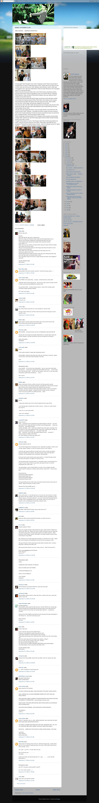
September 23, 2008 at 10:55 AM (27, 488)
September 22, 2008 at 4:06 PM (26, 393)
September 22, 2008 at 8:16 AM (26, 293)
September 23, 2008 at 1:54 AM (26, 437)
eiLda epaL (22, 347)
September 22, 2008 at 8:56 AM (26, 315)
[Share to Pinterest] (44, 225)
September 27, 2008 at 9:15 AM (26, 760)
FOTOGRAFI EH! (70, 170)
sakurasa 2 (21, 584)
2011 (66, 150)
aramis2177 (22, 420)
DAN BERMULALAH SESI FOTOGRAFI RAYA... (72, 184)
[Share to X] (41, 225)
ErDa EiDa (21, 741)
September (69, 164)
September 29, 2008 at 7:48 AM (26, 772)
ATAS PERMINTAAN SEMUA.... (73, 177)
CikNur (20, 382)
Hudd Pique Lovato (24, 676)
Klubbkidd (65, 225)
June (67, 205)
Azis (20, 516)
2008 (66, 156)
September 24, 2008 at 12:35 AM (27, 555)
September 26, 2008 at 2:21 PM (26, 681)
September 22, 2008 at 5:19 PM (26, 415)
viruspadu (21, 656)
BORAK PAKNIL (67, 218)
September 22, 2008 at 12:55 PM (27, 342)
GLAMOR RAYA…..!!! (71, 165)
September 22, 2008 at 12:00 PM (27, 325)
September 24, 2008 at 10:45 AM (27, 598)
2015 (66, 144)
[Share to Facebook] (42, 225)
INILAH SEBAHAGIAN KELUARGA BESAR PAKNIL (74, 194)
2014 (66, 146)
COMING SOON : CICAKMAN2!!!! (74, 181)
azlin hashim (22, 277)
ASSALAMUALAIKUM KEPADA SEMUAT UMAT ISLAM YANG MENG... (74, 198)
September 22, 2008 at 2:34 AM (26, 264)
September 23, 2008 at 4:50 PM (26, 511)
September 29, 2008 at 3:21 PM (26, 780)
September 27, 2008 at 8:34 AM (26, 713)
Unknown (21, 329)
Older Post (56, 790)
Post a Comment (21, 783)
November (69, 160)
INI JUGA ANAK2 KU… (71, 179)
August (68, 201)
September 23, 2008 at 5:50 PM (26, 520)
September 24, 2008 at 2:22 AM (26, 580)
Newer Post (19, 790)
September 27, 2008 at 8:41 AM (26, 737)
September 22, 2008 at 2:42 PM (26, 377)
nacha (20, 306)
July (67, 203)
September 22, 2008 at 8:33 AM (26, 302)
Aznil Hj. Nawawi (74, 74)
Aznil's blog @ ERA (68, 223)
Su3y (20, 231)
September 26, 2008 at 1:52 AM (26, 651)
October (68, 162)
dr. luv (20, 524)
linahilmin (21, 398)
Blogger (58, 799)
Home (38, 790)
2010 (66, 152)
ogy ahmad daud (67, 219)
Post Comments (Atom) (27, 793)
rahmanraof (22, 593)
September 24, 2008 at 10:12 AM (27, 588)
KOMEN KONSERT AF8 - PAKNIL (71, 216)
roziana (21, 298)
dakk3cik (21, 493)
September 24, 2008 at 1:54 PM (26, 622)
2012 (66, 148)
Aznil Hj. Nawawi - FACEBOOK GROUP (73, 221)
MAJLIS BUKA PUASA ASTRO (73, 172)
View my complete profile (69, 98)
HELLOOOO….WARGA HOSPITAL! (74, 167)
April (67, 209)
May (67, 207)
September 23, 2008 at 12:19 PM (27, 502)
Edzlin (20, 319)
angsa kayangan (23, 603)
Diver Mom (21, 269)
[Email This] (38, 225)
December (69, 157)
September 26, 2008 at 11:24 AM (27, 671)
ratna (20, 776)
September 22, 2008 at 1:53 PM (26, 361)
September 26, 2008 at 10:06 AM (27, 662)
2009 (66, 154)
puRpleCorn (22, 507)
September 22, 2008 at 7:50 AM (26, 273)
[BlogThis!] (39, 225)
